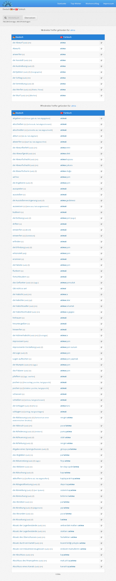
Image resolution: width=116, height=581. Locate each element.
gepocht (46, 382)
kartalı (71, 306)
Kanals (31, 566)
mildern (38, 431)
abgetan (34, 136)
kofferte (29, 478)
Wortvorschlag (92, 3)
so (22, 288)
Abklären (20, 466)
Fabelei (19, 265)
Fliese (40, 89)
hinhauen (17, 317)
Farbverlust (39, 417)
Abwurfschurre (22, 171)
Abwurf (19, 42)
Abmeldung (21, 490)
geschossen (39, 400)
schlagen (17, 411)
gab (32, 118)
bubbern (17, 212)
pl (30, 300)
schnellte (31, 130)
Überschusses (30, 537)
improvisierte (19, 347)
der (14, 42)
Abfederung (21, 431)
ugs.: (26, 376)
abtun (15, 135)
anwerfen (17, 54)
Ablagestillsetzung (24, 484)
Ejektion (19, 72)
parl (64, 455)
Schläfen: (27, 388)
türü (68, 405)
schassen (17, 394)
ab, (36, 118)
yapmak (74, 358)
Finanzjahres (32, 560)
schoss (30, 124)
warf (27, 142)
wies (28, 206)
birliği (69, 543)
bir (61, 466)
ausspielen (18, 188)
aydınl (73, 466)
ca (64, 294)
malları (74, 525)
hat (38, 118)
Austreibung (21, 66)
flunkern (17, 270)
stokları (63, 531)
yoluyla (75, 543)
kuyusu (69, 159)
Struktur (28, 420)
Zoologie (43, 335)
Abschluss (20, 554)
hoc (17, 177)
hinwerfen (17, 329)
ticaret (63, 543)
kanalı (63, 566)
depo (62, 484)
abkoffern (17, 478)
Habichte (20, 300)
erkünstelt (17, 253)
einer (47, 417)
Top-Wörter (76, 3)
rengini (63, 417)
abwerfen (17, 141)
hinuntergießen (20, 323)
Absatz (16, 525)
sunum (74, 347)
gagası (71, 312)
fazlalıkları (65, 537)
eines (22, 449)
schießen (17, 400)
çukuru (69, 165)
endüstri (64, 548)
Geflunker (21, 282)
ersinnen (17, 259)
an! (25, 288)
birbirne (64, 496)
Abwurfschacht (23, 159)
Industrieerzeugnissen (33, 548)
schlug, (28, 412)
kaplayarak (65, 478)
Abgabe (16, 449)
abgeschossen (45, 124)
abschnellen (18, 130)
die (14, 66)
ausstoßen (18, 194)
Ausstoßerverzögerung (26, 200)
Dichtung (20, 218)
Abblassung (21, 417)
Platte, (34, 89)
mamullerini (74, 548)
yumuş (66, 431)
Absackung (21, 519)
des (21, 537)
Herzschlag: (28, 382)
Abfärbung (21, 443)
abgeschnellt (47, 130)
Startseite (61, 3)
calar (65, 300)
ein (26, 543)
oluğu (68, 171)
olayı (65, 466)
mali (62, 560)
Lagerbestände (30, 525)
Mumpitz (20, 364)
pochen (16, 382)
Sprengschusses (33, 449)
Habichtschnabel (23, 312)
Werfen (19, 89)
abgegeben (45, 118)
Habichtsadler (22, 306)
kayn (65, 472)
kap (75, 478)
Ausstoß (20, 60)
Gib (14, 288)
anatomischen (18, 420)
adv (26, 341)
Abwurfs (16, 48)
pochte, (36, 382)
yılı (66, 560)
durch (22, 543)
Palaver (19, 370)
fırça (62, 460)
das (14, 89)
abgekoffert (43, 478)
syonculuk (67, 282)
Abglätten (20, 455)
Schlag (19, 77)
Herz (35, 406)
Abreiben (20, 502)
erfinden (17, 241)
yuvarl (65, 425)
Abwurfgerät (22, 153)
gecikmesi (70, 200)
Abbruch (20, 425)
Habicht (19, 294)
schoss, (28, 400)
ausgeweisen (42, 206)
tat (23, 136)
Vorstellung (30, 347)
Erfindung (20, 247)
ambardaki (65, 525)
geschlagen (38, 412)
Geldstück (30, 236)
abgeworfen (41, 142)
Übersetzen (29, 17)
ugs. (36, 282)
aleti (68, 153)
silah (62, 437)
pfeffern (16, 376)
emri (68, 147)
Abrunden (21, 513)
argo (73, 218)
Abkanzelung (22, 460)
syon (65, 177)
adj (24, 253)
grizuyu (63, 449)
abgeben (17, 118)
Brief (28, 230)
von (21, 548)
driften (16, 224)
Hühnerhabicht (23, 335)
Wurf (18, 95)
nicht (18, 288)
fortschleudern (19, 276)
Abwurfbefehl (22, 147)
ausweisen (18, 206)
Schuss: (28, 118)
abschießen (18, 124)
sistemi (63, 490)
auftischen (24, 358)
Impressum (108, 3)
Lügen (15, 358)
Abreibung (20, 507)
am (36, 490)
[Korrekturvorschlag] (101, 43)
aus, (32, 206)
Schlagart (20, 405)
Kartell (31, 543)
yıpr (64, 507)
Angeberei (20, 182)
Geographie (36, 72)
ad (14, 177)
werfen (31, 376)
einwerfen (17, 229)
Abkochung (21, 472)
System (41, 490)
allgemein (38, 508)
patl (72, 449)
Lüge (18, 353)
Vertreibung (21, 83)
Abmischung (21, 496)
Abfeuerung (21, 437)
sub (25, 43)
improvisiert (18, 341)
